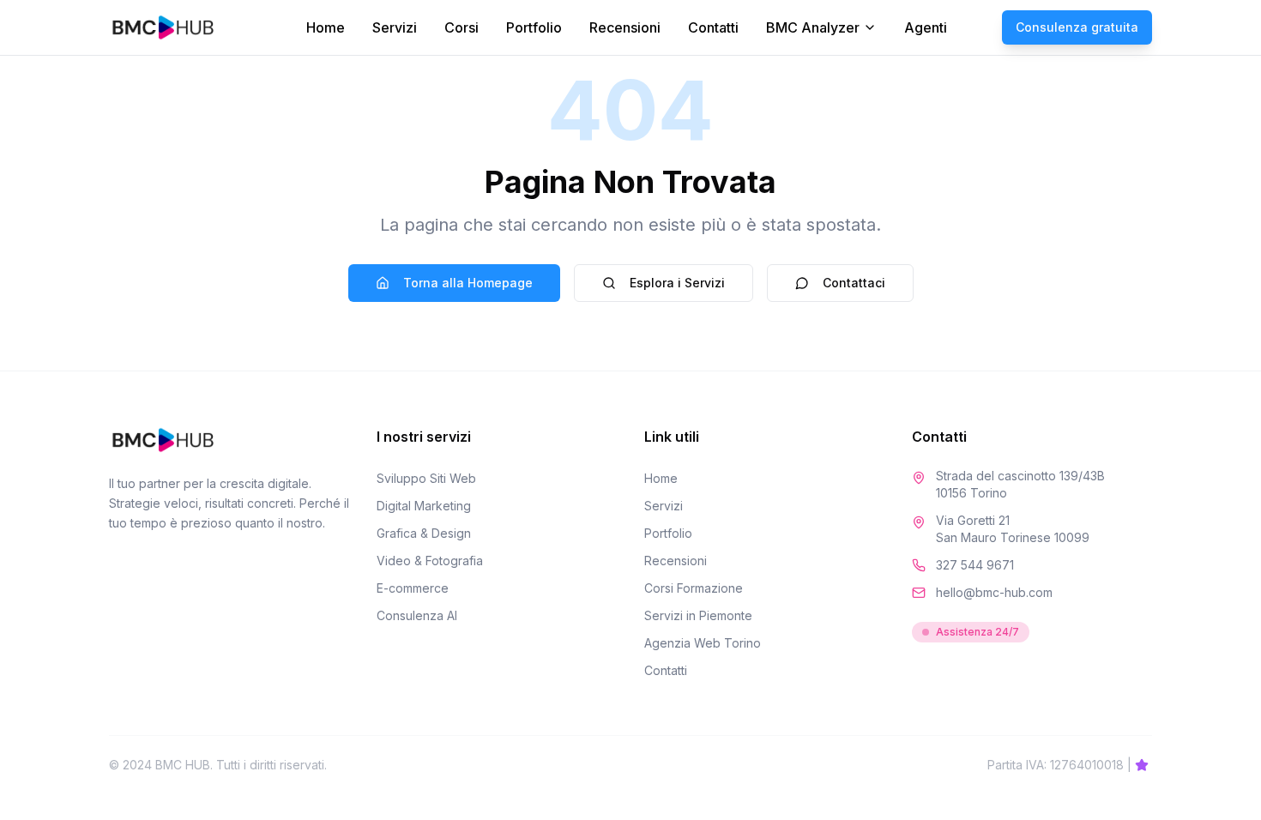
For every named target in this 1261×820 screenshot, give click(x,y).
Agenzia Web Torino (702, 643)
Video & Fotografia (430, 560)
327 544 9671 (975, 565)
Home (325, 27)
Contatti (713, 27)
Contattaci (854, 282)
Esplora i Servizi (677, 282)
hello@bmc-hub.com (994, 592)
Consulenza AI (417, 615)
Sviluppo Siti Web (426, 478)
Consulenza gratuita (1077, 27)
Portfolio (534, 27)
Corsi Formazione (693, 588)
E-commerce (413, 588)
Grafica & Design (424, 533)
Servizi (394, 27)
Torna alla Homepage (468, 282)
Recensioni (625, 27)
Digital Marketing (424, 505)
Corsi (461, 27)
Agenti (925, 27)
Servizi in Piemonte (698, 615)
